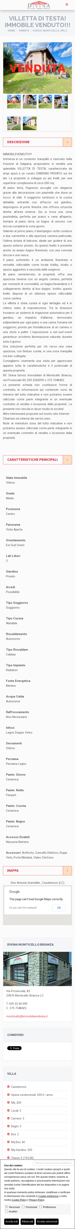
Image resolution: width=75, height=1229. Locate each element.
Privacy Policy (36, 1200)
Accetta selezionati (47, 1221)
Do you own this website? (23, 907)
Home (11, 30)
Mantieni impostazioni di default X (53, 1163)
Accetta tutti (11, 1221)
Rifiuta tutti (27, 1221)
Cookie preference (48, 1196)
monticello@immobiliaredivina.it (27, 1016)
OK (59, 907)
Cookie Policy (19, 1200)
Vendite (24, 30)
